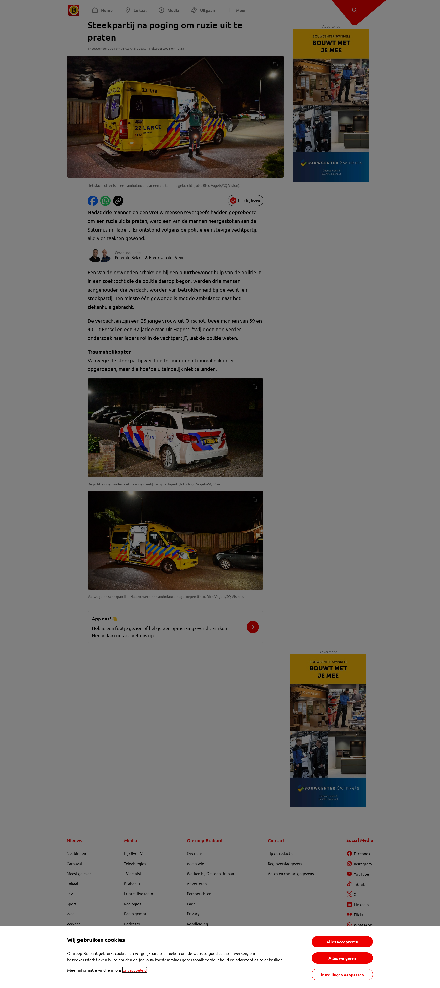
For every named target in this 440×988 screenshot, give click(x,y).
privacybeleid (135, 969)
